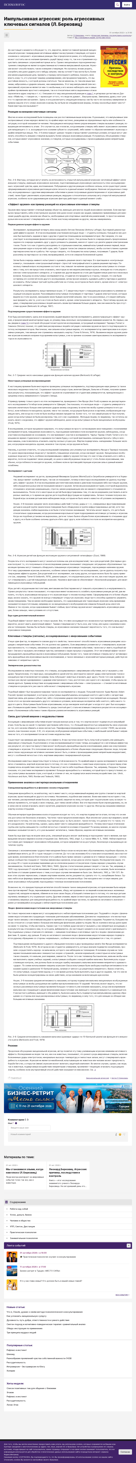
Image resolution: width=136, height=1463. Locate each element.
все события (122, 1295)
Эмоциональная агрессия (97, 1078)
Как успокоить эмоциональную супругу (26, 1316)
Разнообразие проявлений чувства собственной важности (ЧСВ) (39, 1358)
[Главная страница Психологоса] (15, 5)
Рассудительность (16, 1362)
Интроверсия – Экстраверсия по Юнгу (26, 1366)
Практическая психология (23, 1232)
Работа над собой (19, 1209)
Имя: (12, 1123)
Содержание (18, 1202)
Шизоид (11, 1354)
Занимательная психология (24, 1238)
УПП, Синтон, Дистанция (22, 1226)
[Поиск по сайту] (117, 4)
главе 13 (24, 323)
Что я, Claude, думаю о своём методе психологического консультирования (45, 1312)
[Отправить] (124, 1134)
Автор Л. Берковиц (119, 1078)
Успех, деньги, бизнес (21, 1214)
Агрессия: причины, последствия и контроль (111, 35)
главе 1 (89, 93)
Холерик (11, 1370)
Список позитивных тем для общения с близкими (31, 1388)
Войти (127, 4)
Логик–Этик (12, 1405)
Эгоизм (10, 1392)
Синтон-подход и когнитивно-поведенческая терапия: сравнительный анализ (46, 1324)
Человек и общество (20, 1220)
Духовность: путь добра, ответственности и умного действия (38, 1320)
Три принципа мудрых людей (21, 1332)
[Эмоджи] (120, 1134)
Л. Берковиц (78, 35)
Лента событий (16, 1245)
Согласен (125, 1452)
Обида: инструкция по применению (24, 1328)
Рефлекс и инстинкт (17, 1350)
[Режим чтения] (6, 35)
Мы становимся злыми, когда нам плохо (93, 37)
